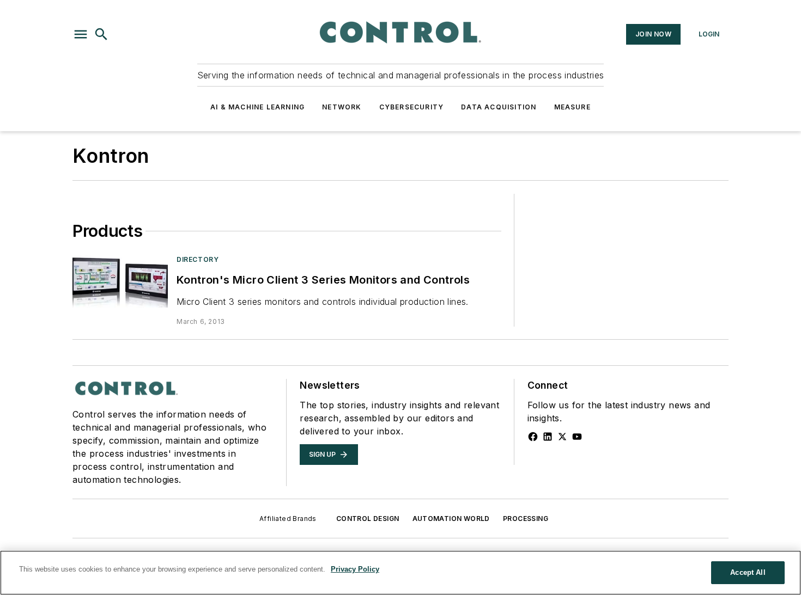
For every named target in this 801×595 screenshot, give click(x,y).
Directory (198, 259)
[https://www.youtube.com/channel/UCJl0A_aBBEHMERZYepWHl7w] (577, 436)
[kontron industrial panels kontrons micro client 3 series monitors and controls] (120, 281)
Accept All (747, 572)
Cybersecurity (411, 107)
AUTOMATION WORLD (451, 518)
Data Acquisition (498, 107)
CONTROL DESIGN (367, 518)
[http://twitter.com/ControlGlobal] (562, 436)
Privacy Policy (355, 569)
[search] (101, 34)
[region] (400, 572)
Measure (572, 107)
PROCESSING (525, 518)
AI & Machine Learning (257, 107)
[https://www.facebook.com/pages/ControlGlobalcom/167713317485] (532, 436)
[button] (80, 34)
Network (341, 107)
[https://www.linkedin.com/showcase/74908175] (547, 436)
